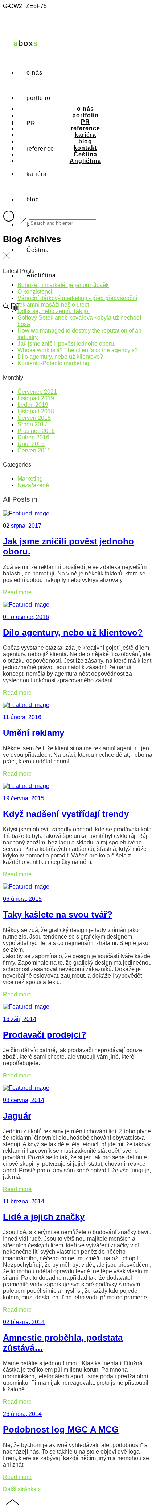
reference (85, 128)
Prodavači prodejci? (44, 1034)
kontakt (85, 148)
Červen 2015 (34, 450)
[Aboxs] (26, 49)
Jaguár (17, 1116)
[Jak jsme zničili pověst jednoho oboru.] (26, 513)
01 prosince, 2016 (26, 617)
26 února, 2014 (22, 1414)
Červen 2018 (34, 418)
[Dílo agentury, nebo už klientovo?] (26, 605)
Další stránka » (22, 1489)
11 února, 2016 (22, 717)
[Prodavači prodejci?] (26, 1007)
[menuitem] (37, 250)
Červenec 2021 (37, 392)
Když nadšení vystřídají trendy (66, 814)
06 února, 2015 (22, 899)
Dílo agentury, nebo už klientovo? (60, 357)
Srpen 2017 (32, 424)
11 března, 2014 (23, 1201)
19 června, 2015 (23, 798)
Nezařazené (33, 485)
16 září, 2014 (19, 1019)
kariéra (85, 135)
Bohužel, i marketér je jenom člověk (63, 285)
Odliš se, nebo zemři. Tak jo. (53, 311)
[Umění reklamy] (26, 705)
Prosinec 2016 (36, 431)
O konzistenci (34, 291)
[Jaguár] (26, 1088)
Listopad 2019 (35, 398)
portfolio (85, 115)
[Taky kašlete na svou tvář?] (26, 886)
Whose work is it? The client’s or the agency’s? (77, 350)
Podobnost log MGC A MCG (61, 1429)
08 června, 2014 (23, 1100)
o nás (34, 72)
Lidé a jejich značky (44, 1217)
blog (32, 199)
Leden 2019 (32, 405)
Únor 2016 (31, 444)
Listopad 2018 (35, 411)
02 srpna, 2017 (22, 526)
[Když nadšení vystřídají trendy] (26, 786)
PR (85, 122)
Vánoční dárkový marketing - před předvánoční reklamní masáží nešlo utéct (77, 301)
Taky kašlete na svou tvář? (57, 914)
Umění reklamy (33, 733)
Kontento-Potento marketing (53, 363)
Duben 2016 (33, 437)
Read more (17, 592)
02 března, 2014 (24, 1322)
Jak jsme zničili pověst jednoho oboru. (66, 344)
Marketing (30, 479)
